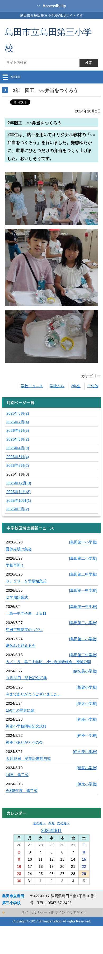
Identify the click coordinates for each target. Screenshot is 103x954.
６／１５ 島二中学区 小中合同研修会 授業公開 (48, 662)
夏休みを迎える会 (20, 645)
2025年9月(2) (17, 509)
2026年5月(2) (17, 439)
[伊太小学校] (87, 703)
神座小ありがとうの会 (24, 742)
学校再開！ (15, 565)
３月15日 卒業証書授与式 (28, 758)
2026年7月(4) (17, 422)
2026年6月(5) (17, 430)
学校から (57, 386)
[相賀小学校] (87, 687)
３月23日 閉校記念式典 (26, 678)
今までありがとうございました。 (33, 694)
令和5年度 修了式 (22, 791)
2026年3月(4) (17, 457)
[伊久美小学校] (85, 671)
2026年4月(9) (17, 448)
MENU (16, 77)
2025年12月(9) (18, 483)
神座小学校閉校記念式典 (26, 726)
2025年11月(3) (18, 492)
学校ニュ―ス (32, 386)
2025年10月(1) (18, 500)
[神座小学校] (87, 719)
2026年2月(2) (17, 465)
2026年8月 (51, 830)
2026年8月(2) (17, 413)
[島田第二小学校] (83, 558)
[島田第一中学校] (83, 590)
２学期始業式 (17, 597)
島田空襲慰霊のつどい (24, 630)
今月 (51, 823)
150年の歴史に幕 (20, 710)
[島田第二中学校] (83, 574)
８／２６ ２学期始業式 (26, 581)
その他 (92, 386)
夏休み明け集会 (19, 549)
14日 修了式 (17, 775)
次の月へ (63, 823)
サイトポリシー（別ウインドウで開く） (54, 912)
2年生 (76, 386)
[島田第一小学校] (83, 542)
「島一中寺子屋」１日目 (26, 613)
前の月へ (39, 823)
